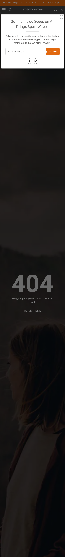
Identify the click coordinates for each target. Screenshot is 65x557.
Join (54, 51)
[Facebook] (29, 61)
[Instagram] (35, 61)
